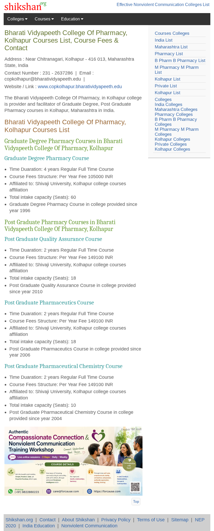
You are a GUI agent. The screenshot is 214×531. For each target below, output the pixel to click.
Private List (166, 85)
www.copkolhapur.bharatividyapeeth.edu (80, 86)
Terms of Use (151, 519)
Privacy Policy (115, 519)
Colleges (16, 19)
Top (136, 501)
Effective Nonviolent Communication (150, 4)
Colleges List (197, 4)
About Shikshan (78, 519)
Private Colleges (171, 144)
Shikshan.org (19, 519)
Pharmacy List (169, 53)
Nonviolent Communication (89, 525)
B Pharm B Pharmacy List (180, 60)
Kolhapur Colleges (172, 139)
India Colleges (168, 104)
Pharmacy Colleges (174, 114)
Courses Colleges (172, 33)
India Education (38, 525)
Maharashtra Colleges (176, 109)
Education (71, 19)
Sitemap (179, 519)
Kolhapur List (167, 79)
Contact (47, 519)
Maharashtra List (171, 46)
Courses (43, 19)
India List (164, 40)
